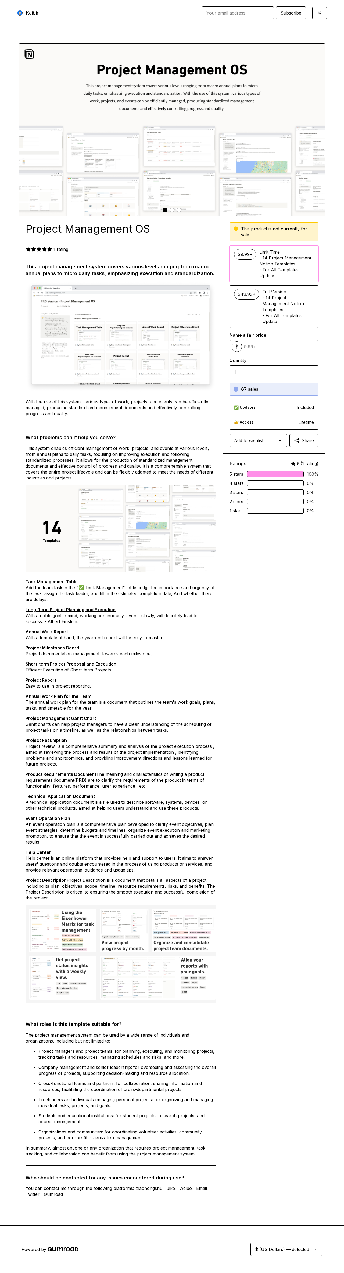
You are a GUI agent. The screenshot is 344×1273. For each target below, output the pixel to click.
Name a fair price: (248, 335)
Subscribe (291, 13)
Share (308, 440)
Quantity (238, 360)
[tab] (165, 210)
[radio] (274, 264)
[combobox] (258, 440)
